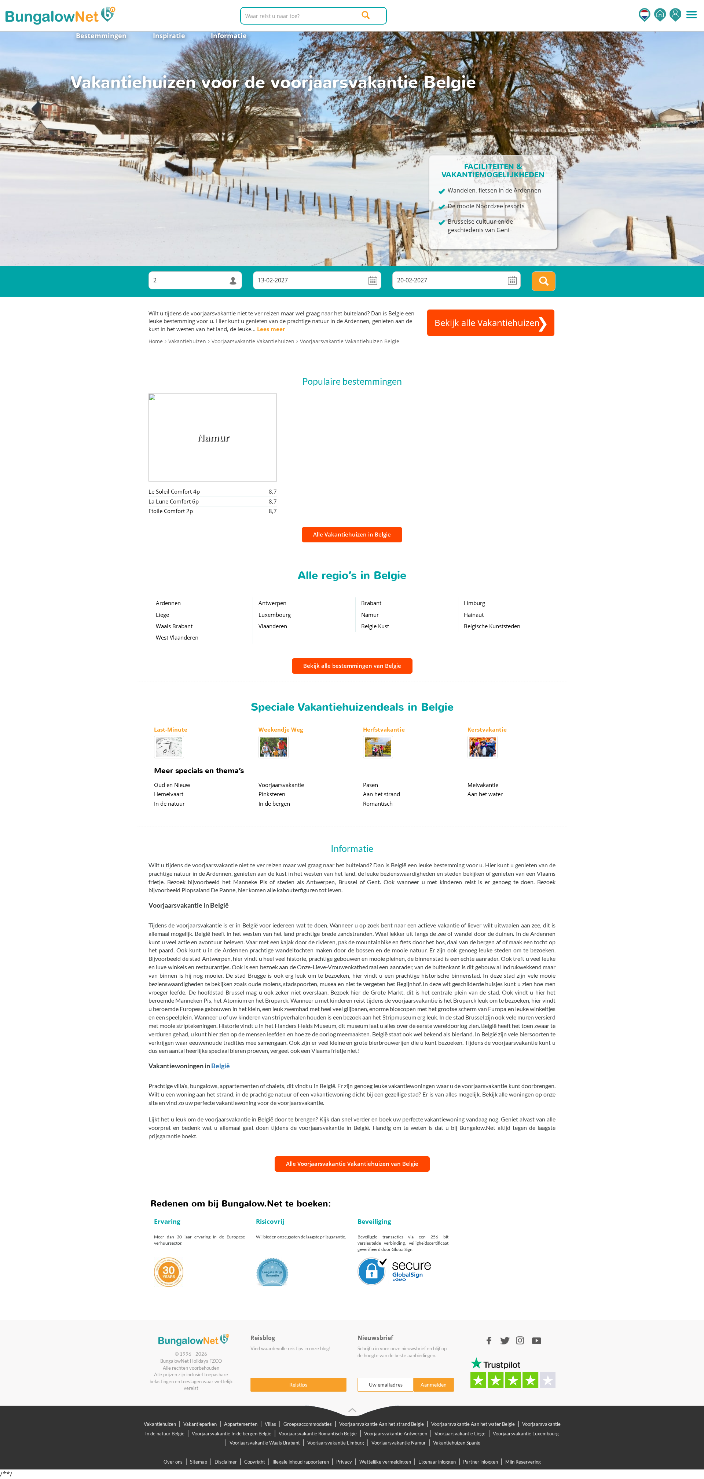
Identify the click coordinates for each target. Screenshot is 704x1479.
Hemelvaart (168, 794)
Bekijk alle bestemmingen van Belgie (352, 665)
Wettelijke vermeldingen (385, 1462)
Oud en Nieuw (172, 784)
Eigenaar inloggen (437, 1462)
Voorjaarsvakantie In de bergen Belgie (231, 1433)
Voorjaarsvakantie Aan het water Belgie (473, 1424)
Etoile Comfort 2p (170, 511)
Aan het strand (381, 794)
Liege (162, 614)
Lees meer (271, 329)
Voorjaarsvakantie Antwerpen (395, 1433)
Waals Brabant (174, 626)
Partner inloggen (480, 1462)
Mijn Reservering (523, 1462)
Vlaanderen (272, 626)
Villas (270, 1424)
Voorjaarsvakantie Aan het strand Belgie (381, 1424)
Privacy (344, 1462)
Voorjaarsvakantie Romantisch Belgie (318, 1433)
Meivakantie (482, 784)
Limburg (474, 603)
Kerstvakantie (487, 729)
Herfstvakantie (384, 729)
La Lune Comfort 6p (173, 501)
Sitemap (198, 1462)
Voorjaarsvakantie (281, 784)
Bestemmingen (101, 35)
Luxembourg (274, 614)
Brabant (371, 603)
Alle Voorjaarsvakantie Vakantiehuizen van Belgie (352, 1163)
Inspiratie (169, 35)
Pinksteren (271, 794)
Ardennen (168, 603)
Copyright (254, 1462)
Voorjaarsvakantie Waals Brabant (265, 1443)
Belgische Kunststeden (492, 626)
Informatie (229, 35)
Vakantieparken (200, 1424)
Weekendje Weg (280, 729)
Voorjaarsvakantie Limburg (335, 1443)
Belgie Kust (375, 626)
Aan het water (485, 794)
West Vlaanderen (177, 637)
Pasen (370, 784)
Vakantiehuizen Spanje (456, 1443)
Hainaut (474, 614)
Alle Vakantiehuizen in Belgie (352, 534)
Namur (370, 614)
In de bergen (274, 803)
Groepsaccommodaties (307, 1424)
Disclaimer (225, 1462)
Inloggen (675, 15)
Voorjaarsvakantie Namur (398, 1443)
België (220, 1066)
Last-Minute (170, 729)
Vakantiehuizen (160, 1424)
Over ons (173, 1462)
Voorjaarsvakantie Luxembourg (526, 1433)
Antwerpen (272, 603)
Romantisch (378, 803)
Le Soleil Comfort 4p (174, 491)
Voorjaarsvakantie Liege (459, 1433)
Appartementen (240, 1424)
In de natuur (169, 803)
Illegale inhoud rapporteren (300, 1462)
